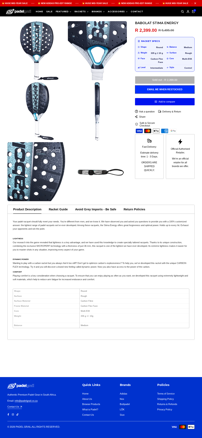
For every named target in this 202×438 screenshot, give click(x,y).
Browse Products (91, 404)
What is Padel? (90, 409)
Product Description (27, 209)
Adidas (123, 393)
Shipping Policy (165, 399)
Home (85, 393)
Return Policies (134, 209)
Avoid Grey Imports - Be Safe (95, 209)
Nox (122, 399)
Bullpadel (125, 404)
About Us (87, 399)
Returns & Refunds (167, 404)
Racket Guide (58, 209)
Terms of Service (166, 393)
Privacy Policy (164, 409)
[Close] (194, 3)
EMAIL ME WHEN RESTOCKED (164, 89)
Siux (122, 415)
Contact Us (88, 415)
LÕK (122, 409)
